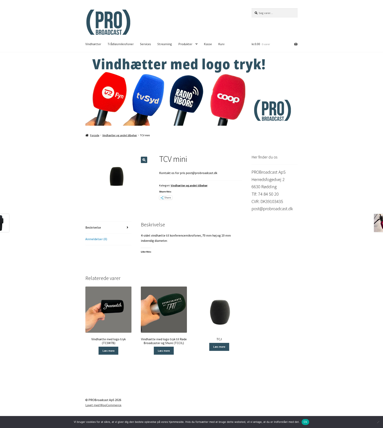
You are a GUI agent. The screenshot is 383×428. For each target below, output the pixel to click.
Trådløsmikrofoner (121, 44)
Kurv (221, 44)
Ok (305, 421)
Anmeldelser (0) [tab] (96, 239)
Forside (94, 135)
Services (145, 44)
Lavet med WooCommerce (103, 405)
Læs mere (109, 350)
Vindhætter (93, 44)
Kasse (208, 44)
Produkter (185, 44)
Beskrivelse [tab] (93, 227)
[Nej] (378, 422)
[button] (191, 90)
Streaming (164, 44)
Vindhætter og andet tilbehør (119, 135)
